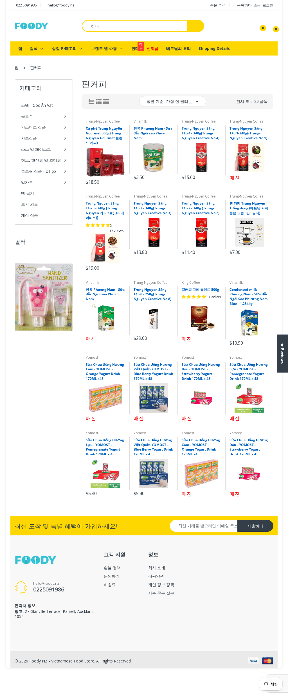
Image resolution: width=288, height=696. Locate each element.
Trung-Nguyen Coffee (103, 121)
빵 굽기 (27, 193)
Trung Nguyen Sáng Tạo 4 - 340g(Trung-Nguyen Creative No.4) (200, 133)
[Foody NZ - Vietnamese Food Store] (31, 25)
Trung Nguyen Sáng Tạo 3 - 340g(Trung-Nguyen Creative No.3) (152, 208)
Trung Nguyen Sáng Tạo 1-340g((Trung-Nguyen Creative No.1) (248, 133)
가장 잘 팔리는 (179, 101)
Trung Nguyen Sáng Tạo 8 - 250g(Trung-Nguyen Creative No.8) (152, 294)
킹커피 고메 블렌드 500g (200, 289)
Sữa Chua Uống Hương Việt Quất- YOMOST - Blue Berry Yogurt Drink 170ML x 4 (153, 447)
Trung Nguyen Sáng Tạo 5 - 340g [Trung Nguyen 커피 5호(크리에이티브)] (105, 210)
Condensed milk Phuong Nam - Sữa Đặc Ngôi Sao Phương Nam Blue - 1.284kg (249, 296)
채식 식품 (29, 215)
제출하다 (255, 526)
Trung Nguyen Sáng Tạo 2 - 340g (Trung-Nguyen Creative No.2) (200, 208)
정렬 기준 (155, 101)
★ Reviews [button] (282, 353)
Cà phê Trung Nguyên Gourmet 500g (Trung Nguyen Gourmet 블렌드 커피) (104, 135)
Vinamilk (140, 121)
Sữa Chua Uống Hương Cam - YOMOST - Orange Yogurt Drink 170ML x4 (201, 447)
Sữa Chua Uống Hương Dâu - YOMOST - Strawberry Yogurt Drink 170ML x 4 (249, 447)
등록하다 (245, 5)
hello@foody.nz (61, 5)
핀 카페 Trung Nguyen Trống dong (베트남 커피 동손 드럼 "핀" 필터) (249, 208)
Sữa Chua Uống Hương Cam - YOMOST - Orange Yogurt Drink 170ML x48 (105, 371)
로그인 (267, 5)
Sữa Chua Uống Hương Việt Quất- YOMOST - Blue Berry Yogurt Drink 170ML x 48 (153, 371)
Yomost (92, 357)
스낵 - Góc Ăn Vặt (37, 105)
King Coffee (191, 282)
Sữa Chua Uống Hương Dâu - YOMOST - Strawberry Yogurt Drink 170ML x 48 (201, 371)
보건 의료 (29, 204)
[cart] (272, 26)
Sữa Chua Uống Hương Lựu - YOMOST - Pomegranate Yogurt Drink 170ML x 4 (105, 447)
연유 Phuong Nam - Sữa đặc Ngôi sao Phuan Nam (153, 133)
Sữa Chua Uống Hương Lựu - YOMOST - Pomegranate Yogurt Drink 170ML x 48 (249, 371)
